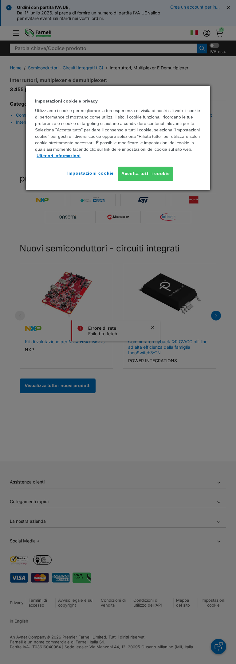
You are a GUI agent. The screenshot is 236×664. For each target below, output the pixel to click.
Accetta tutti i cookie (145, 173)
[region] (118, 138)
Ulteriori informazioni (59, 155)
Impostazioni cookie (90, 173)
